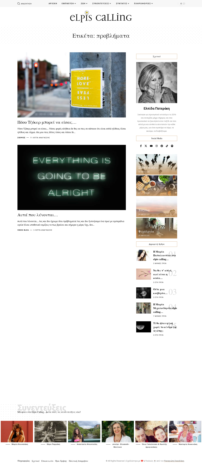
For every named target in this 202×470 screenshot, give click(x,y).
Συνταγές (145, 189)
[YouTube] (151, 146)
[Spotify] (172, 146)
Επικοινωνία (47, 460)
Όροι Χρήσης (61, 460)
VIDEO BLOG (23, 230)
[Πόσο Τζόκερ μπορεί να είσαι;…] (71, 84)
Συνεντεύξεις (148, 167)
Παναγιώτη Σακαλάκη (174, 461)
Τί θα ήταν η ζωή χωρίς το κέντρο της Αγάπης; (165, 327)
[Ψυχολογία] (156, 228)
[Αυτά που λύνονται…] (71, 177)
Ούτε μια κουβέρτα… (160, 291)
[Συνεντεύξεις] (156, 164)
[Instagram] (156, 146)
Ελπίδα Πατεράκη (157, 108)
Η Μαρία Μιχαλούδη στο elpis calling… (165, 308)
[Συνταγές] (156, 185)
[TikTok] (167, 146)
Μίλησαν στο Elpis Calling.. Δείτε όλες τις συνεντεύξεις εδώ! (49, 411)
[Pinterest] (162, 146)
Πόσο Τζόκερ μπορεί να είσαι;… (46, 122)
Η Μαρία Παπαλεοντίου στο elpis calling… (164, 255)
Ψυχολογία (146, 231)
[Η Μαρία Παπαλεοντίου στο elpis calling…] (143, 255)
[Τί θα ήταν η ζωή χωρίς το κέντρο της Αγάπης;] (143, 326)
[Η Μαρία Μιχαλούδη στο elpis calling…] (143, 308)
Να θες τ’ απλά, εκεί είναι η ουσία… (162, 274)
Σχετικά (35, 460)
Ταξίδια (144, 210)
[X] (146, 146)
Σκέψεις (21, 137)
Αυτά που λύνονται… (37, 214)
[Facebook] (140, 146)
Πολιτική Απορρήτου (78, 460)
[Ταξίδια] (156, 207)
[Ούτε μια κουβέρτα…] (143, 292)
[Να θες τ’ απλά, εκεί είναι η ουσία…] (143, 274)
